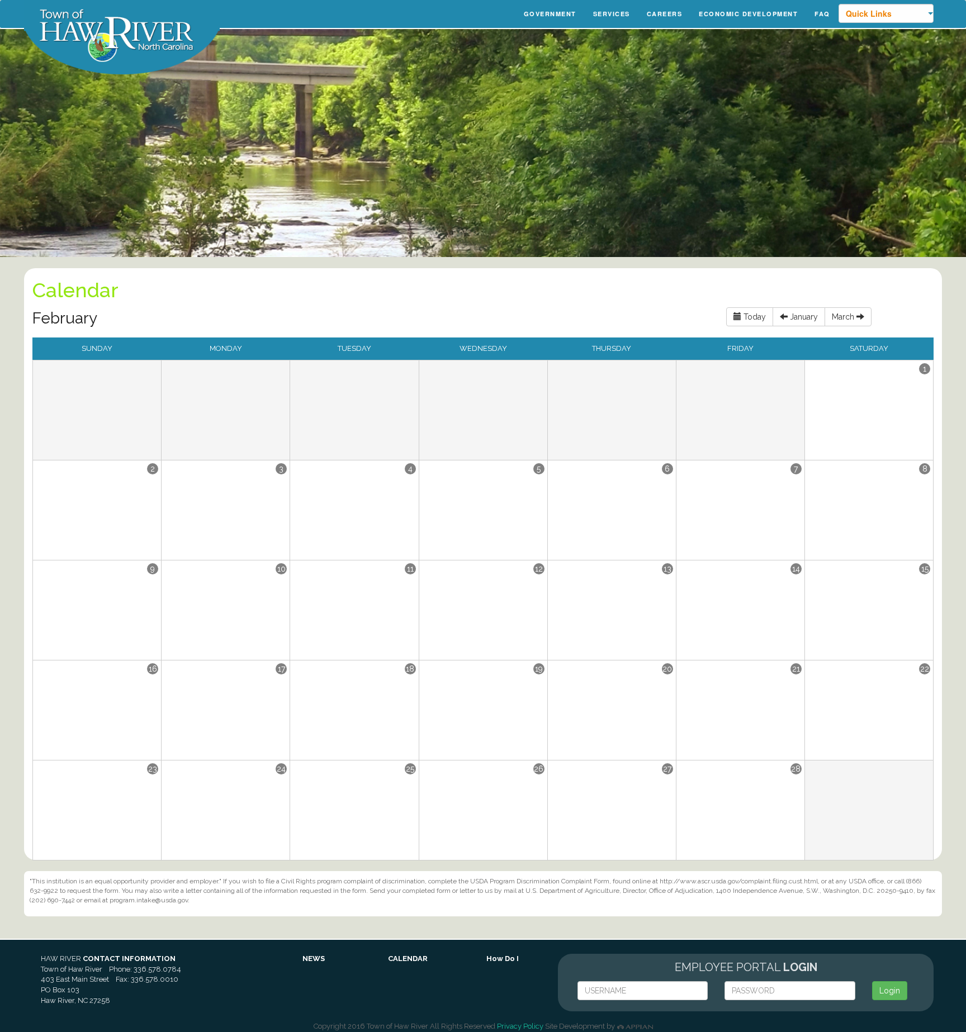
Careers (665, 13)
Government (550, 13)
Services (611, 13)
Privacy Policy (520, 1026)
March (844, 316)
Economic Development (748, 13)
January (803, 316)
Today (753, 316)
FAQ (822, 13)
